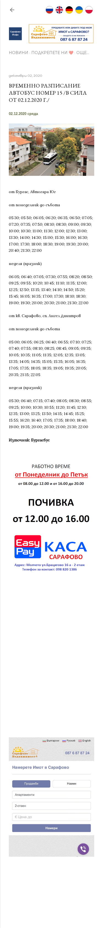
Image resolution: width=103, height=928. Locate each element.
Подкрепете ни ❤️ (52, 52)
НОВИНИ (18, 52)
